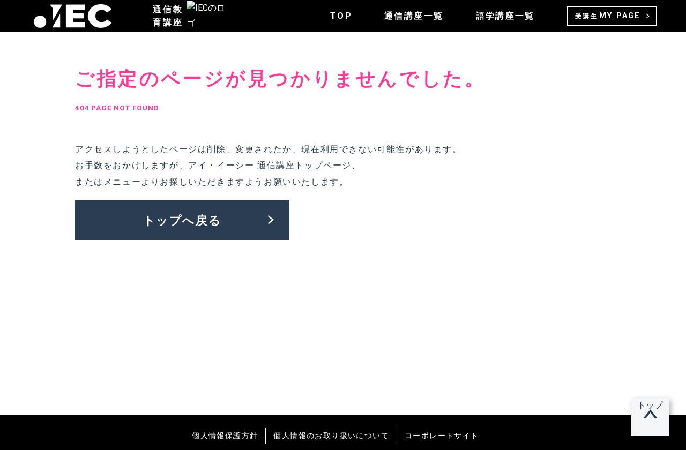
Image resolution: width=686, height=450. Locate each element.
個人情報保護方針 (225, 435)
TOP (341, 16)
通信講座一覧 (413, 16)
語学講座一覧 (505, 16)
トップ (650, 405)
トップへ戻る (182, 220)
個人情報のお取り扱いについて (331, 435)
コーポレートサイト (442, 435)
